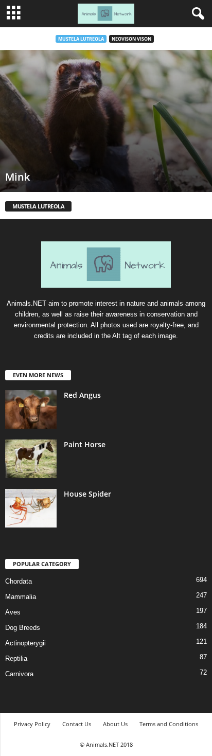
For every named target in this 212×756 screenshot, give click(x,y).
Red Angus (82, 395)
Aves (13, 612)
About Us (115, 724)
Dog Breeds (22, 627)
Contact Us (76, 724)
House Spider (87, 494)
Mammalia (20, 597)
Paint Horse (84, 444)
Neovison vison (131, 39)
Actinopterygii (25, 643)
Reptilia (16, 658)
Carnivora (19, 674)
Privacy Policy (32, 724)
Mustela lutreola (81, 39)
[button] (196, 14)
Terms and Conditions (168, 724)
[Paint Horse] (31, 458)
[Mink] (106, 121)
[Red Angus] (31, 409)
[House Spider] (31, 508)
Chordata (18, 581)
